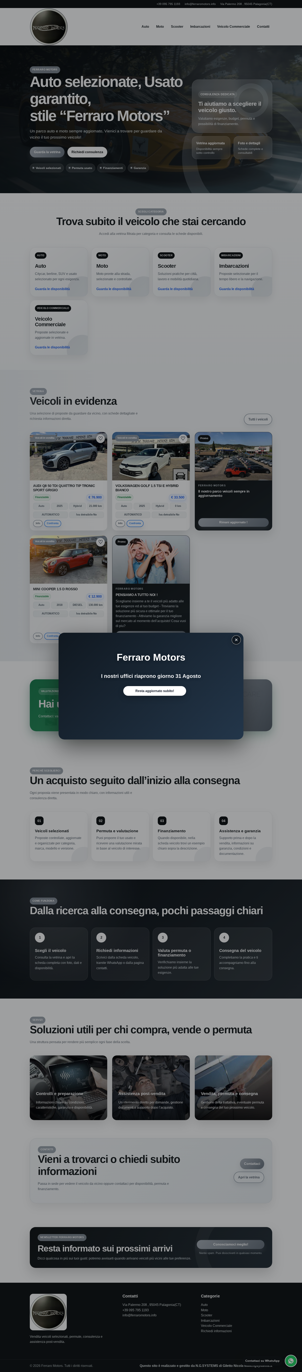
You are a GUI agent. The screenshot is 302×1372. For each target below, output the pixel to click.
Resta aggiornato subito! (154, 691)
